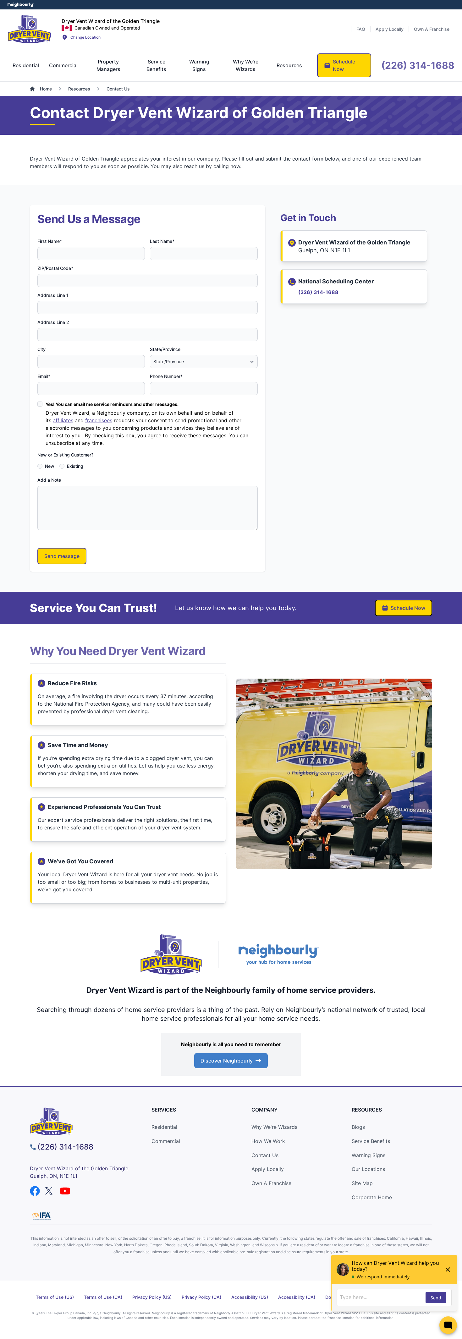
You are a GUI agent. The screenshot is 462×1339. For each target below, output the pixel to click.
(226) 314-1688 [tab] (417, 65)
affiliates (63, 420)
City (41, 349)
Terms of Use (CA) (103, 1297)
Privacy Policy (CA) (201, 1297)
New (49, 466)
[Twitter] (50, 1191)
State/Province (165, 349)
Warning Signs (368, 1155)
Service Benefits (371, 1141)
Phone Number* (166, 376)
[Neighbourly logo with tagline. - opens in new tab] (278, 955)
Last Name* (162, 241)
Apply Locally (267, 1169)
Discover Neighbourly (227, 1061)
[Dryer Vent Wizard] (30, 28)
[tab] (26, 65)
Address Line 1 (53, 295)
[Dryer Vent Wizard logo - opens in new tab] (171, 954)
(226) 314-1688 (318, 292)
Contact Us (264, 1155)
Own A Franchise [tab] (431, 29)
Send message (62, 556)
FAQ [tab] (360, 29)
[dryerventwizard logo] (81, 1121)
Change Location (85, 37)
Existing (75, 466)
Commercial (165, 1141)
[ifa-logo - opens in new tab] (41, 1216)
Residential (164, 1127)
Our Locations (368, 1169)
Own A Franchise (271, 1183)
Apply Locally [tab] (390, 29)
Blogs (358, 1127)
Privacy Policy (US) (152, 1297)
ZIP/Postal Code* (55, 268)
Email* (43, 376)
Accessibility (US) (249, 1297)
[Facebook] (35, 1191)
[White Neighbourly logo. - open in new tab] (21, 5)
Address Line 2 (53, 322)
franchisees (98, 420)
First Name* (49, 241)
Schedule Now (408, 608)
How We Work (268, 1141)
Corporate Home (372, 1197)
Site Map (362, 1183)
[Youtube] (65, 1191)
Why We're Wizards (274, 1127)
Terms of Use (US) (55, 1297)
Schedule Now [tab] (344, 65)
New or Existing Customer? (65, 454)
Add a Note (49, 480)
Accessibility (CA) (296, 1297)
